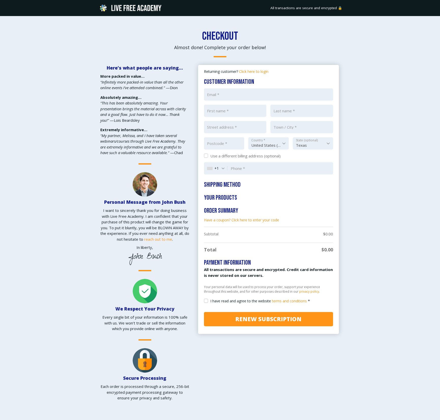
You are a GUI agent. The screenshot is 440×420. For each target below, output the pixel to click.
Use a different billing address (245, 156)
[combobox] (268, 143)
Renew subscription (268, 319)
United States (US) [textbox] (267, 145)
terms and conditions (289, 301)
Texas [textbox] (301, 145)
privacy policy (309, 291)
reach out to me (158, 239)
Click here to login (253, 71)
